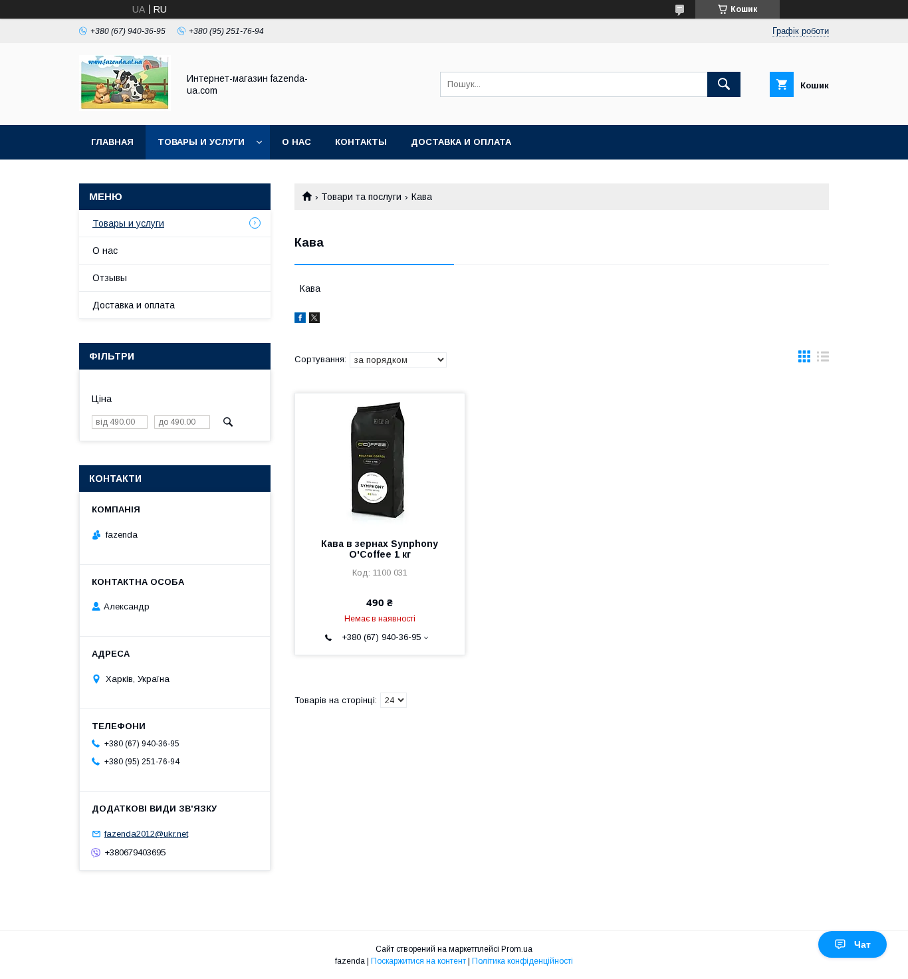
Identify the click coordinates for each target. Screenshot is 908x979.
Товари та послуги (361, 196)
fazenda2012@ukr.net (146, 834)
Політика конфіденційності (522, 961)
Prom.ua (516, 949)
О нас (296, 142)
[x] (314, 319)
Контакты (361, 142)
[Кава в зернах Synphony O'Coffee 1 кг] (380, 459)
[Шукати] (723, 84)
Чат (862, 944)
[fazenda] (125, 107)
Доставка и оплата (461, 142)
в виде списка (823, 359)
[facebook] (300, 319)
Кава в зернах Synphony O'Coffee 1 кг (379, 549)
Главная (112, 142)
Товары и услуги (201, 142)
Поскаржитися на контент (418, 961)
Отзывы (109, 277)
